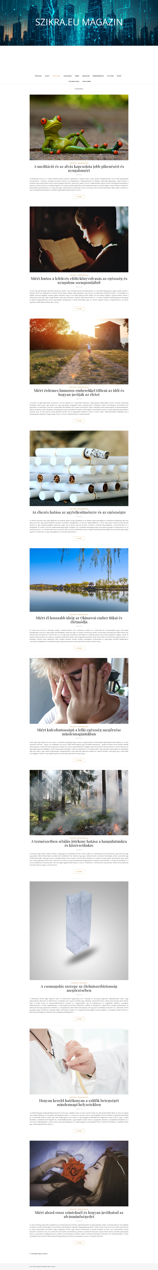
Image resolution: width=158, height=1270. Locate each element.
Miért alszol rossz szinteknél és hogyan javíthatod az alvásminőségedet (79, 1214)
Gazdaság (68, 76)
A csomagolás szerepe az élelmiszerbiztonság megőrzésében (79, 988)
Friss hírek (86, 81)
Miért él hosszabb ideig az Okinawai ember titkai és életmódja (79, 619)
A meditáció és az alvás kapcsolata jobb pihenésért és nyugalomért (79, 168)
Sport (119, 76)
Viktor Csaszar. (51, 1266)
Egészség (56, 76)
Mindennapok (98, 76)
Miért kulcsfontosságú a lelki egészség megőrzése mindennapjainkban (79, 731)
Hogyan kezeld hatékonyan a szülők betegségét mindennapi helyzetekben (79, 1102)
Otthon (110, 76)
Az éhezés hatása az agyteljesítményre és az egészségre (79, 512)
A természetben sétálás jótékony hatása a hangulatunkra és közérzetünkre (79, 843)
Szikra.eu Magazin (79, 21)
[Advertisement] (79, 59)
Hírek (77, 76)
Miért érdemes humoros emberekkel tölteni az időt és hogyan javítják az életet (79, 392)
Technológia (73, 81)
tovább (79, 197)
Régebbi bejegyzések (39, 1254)
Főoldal (38, 76)
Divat (47, 76)
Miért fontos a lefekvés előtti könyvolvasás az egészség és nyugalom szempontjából (79, 280)
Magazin (85, 76)
